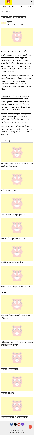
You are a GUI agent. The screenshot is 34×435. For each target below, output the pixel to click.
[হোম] (2, 12)
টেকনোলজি (27, 6)
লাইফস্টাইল (6, 6)
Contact (11, 433)
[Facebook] (11, 424)
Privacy (17, 433)
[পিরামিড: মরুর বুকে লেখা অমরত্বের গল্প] (17, 408)
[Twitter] (15, 424)
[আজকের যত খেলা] (17, 384)
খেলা (20, 6)
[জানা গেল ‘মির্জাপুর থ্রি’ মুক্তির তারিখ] (17, 229)
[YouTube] (18, 424)
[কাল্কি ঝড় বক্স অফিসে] (17, 181)
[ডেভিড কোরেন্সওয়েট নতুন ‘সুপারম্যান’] (17, 205)
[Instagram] (22, 424)
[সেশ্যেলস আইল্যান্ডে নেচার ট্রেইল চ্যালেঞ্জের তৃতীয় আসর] (17, 308)
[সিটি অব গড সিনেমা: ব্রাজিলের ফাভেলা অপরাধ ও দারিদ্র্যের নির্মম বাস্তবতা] (17, 156)
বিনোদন (14, 6)
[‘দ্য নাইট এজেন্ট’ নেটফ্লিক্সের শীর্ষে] (17, 253)
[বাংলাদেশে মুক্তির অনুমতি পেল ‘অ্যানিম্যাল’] (17, 277)
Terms (23, 433)
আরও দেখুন (6, 140)
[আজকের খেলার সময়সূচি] (17, 360)
